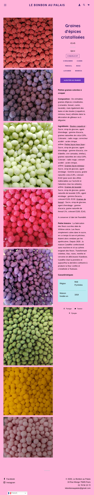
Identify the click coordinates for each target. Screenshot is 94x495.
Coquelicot (72, 56)
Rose (78, 66)
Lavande (67, 71)
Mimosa (78, 71)
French (14, 493)
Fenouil (68, 66)
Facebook (10, 479)
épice (72, 51)
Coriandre (68, 61)
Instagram (10, 482)
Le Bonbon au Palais (47, 5)
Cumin (79, 61)
